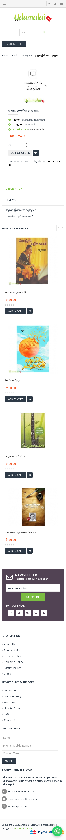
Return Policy (12, 667)
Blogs (7, 673)
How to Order (12, 708)
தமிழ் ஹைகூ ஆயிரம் (15, 456)
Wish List (9, 702)
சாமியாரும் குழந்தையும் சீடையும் (20, 532)
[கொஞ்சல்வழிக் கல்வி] (33, 260)
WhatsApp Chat (17, 806)
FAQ (6, 714)
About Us (10, 644)
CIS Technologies (24, 828)
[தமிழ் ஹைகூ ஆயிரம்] (33, 430)
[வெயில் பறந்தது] (33, 348)
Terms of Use (12, 650)
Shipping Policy (13, 662)
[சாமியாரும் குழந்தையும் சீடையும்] (33, 506)
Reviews (11, 200)
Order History (12, 696)
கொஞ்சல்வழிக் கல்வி (15, 292)
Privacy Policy (13, 656)
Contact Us (11, 720)
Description (14, 188)
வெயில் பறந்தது (12, 380)
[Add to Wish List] (30, 311)
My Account (11, 690)
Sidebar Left (15, 44)
